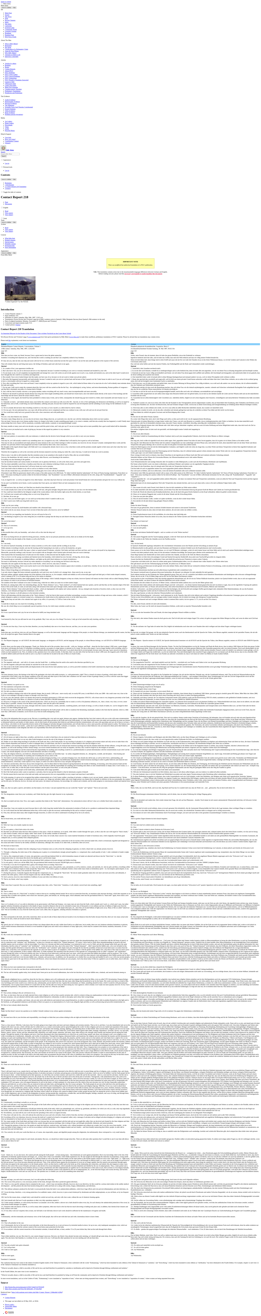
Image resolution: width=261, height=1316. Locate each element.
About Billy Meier (11, 1306)
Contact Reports (10, 1297)
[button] (2, 3)
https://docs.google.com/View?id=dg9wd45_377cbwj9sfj (23, 1289)
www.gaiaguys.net (34, 337)
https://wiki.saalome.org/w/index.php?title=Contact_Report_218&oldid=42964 (37, 1292)
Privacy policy (9, 1304)
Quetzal (17, 325)
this (9, 340)
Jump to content (6, 2)
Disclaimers (8, 1308)
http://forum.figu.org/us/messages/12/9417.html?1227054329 (24, 1287)
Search (4, 156)
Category (4, 1294)
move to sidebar (6, 7)
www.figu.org (74, 337)
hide (14, 7)
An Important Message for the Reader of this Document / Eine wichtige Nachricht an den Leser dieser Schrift (36, 333)
